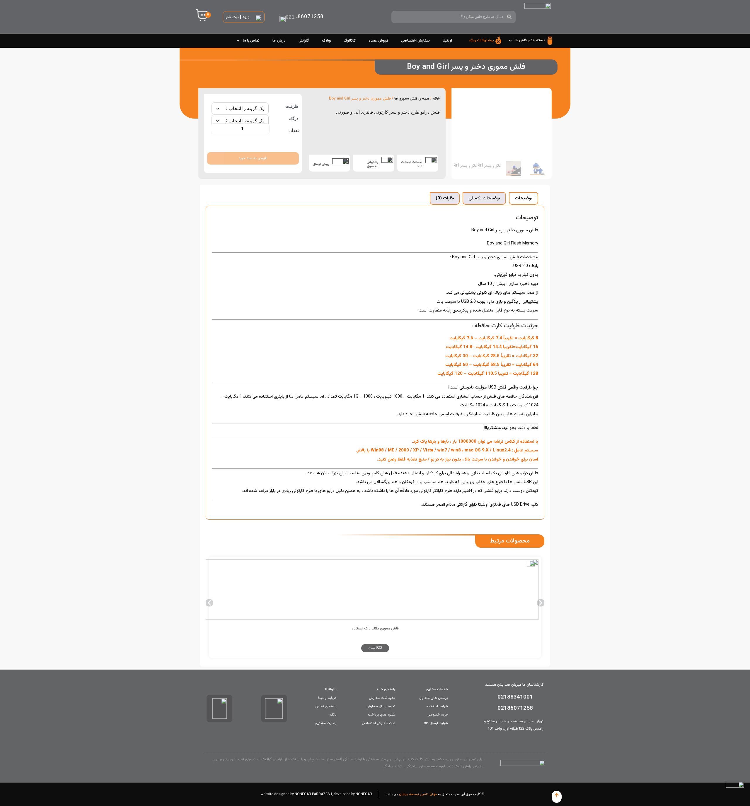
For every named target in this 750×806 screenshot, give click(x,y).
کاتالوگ (350, 41)
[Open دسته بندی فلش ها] (510, 41)
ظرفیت (291, 106)
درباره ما (279, 41)
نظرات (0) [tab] (445, 198)
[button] (209, 603)
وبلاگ (326, 41)
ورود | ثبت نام (237, 17)
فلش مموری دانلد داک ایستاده (375, 629)
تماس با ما (251, 41)
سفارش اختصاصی (415, 41)
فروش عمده (378, 41)
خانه (436, 99)
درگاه (293, 119)
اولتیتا (447, 41)
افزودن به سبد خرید (252, 158)
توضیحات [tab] (523, 198)
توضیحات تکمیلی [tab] (484, 198)
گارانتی (304, 41)
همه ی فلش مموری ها (411, 99)
